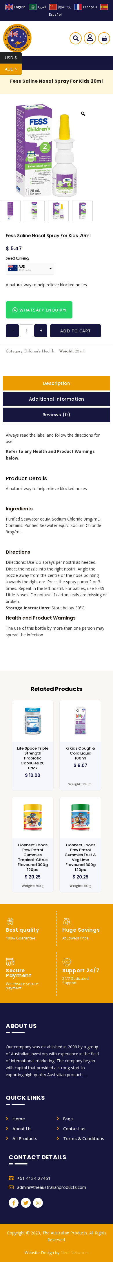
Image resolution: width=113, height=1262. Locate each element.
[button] (76, 39)
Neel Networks (75, 1252)
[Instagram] (38, 1203)
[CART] (104, 38)
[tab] (56, 383)
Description (56, 383)
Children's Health (38, 351)
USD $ (13, 57)
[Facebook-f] (14, 1203)
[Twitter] (26, 1203)
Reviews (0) (57, 415)
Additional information (56, 399)
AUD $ (13, 69)
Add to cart (75, 331)
